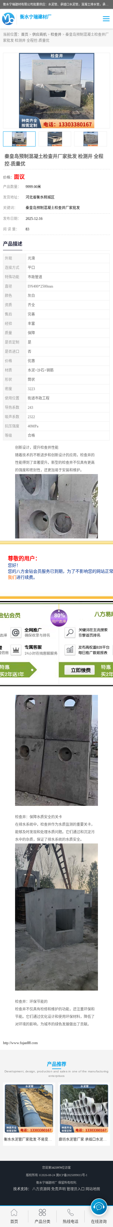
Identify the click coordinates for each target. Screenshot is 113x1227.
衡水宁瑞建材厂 (46, 1182)
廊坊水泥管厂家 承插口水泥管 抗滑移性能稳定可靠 (44, 1139)
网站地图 (93, 1189)
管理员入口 (76, 1189)
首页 (24, 34)
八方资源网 (41, 1189)
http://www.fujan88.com (20, 1043)
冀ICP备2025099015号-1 (71, 1175)
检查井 (56, 34)
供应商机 (39, 34)
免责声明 (58, 1189)
